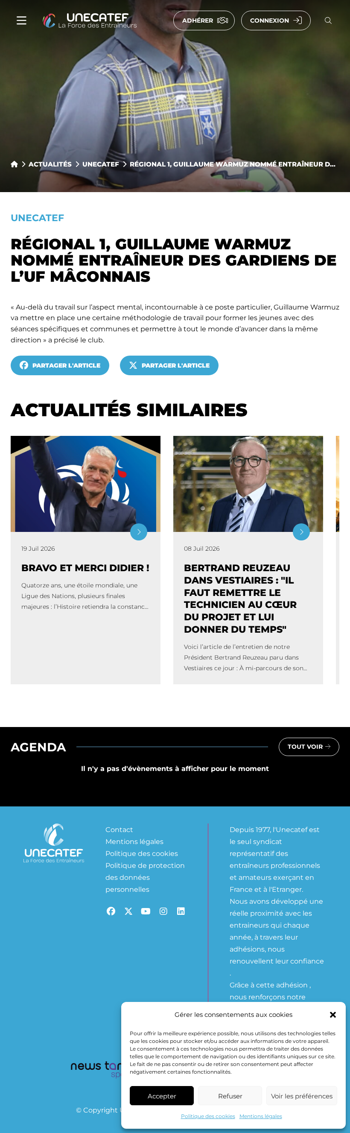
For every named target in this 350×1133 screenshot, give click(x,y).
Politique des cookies (208, 1116)
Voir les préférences (301, 1096)
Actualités (50, 164)
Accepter (162, 1096)
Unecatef (100, 164)
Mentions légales (260, 1116)
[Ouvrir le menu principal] (21, 20)
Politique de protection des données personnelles (145, 877)
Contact (119, 829)
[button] (333, 1014)
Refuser (230, 1096)
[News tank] (100, 1071)
